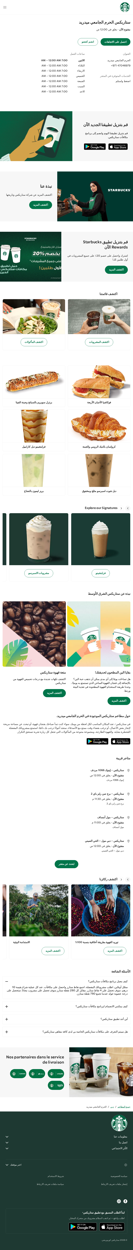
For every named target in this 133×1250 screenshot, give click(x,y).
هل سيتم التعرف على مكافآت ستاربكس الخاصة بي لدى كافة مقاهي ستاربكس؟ (85, 1032)
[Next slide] (121, 508)
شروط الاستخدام (56, 1176)
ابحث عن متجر (66, 864)
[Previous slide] (127, 508)
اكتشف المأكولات (34, 342)
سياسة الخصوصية (119, 1176)
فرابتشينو (101, 573)
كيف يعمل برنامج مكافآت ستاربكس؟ (108, 981)
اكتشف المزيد (40, 205)
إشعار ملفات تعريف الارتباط (114, 1184)
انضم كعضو (88, 42)
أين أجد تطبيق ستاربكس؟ (114, 1019)
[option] (99, 547)
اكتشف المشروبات (99, 342)
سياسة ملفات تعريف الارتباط (50, 1184)
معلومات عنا (120, 1137)
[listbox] (66, 547)
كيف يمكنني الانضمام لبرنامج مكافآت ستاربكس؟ (102, 1006)
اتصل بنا (123, 1142)
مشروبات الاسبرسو (38, 573)
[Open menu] (4, 7)
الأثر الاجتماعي (119, 1148)
